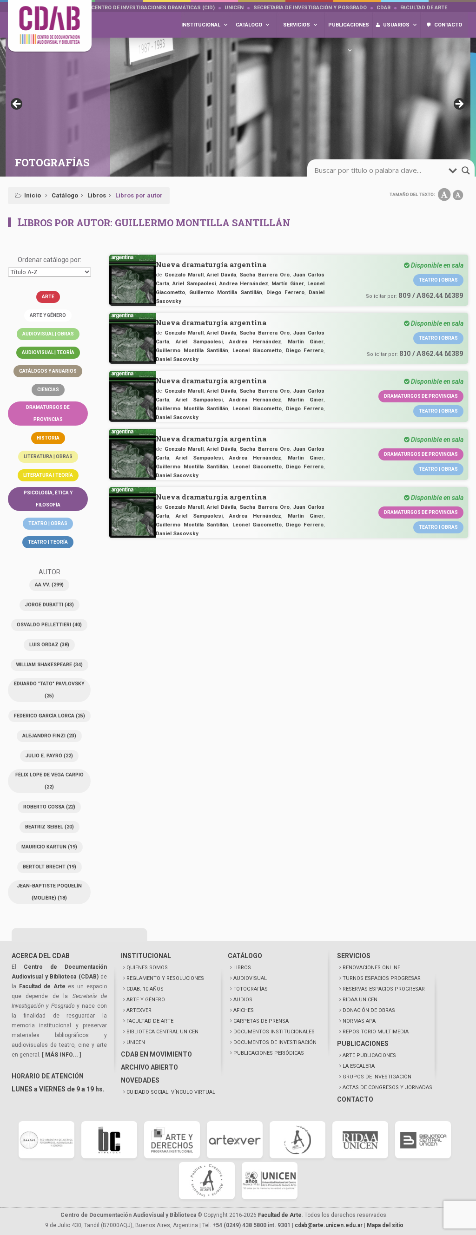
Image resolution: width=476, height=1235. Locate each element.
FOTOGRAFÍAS (250, 989)
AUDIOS (242, 1000)
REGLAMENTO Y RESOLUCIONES (165, 978)
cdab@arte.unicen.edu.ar (329, 1225)
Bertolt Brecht (49, 867)
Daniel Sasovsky (177, 359)
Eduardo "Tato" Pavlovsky (49, 690)
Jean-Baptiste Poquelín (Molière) (49, 892)
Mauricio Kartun (49, 847)
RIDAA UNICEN (360, 1000)
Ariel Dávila (221, 274)
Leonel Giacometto (257, 350)
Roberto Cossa (49, 807)
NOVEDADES (140, 1080)
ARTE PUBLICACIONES (369, 1055)
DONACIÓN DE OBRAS (369, 1010)
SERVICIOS (353, 955)
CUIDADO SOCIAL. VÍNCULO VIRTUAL (170, 1092)
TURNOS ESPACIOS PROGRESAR (382, 978)
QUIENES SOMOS (147, 968)
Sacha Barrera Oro (264, 274)
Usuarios (396, 25)
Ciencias (48, 389)
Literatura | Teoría (48, 475)
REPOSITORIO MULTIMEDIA (376, 1032)
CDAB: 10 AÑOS (145, 989)
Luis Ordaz (49, 645)
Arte (48, 296)
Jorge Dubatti (49, 605)
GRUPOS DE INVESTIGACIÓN (377, 1077)
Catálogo (65, 195)
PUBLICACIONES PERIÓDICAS (268, 1053)
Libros (96, 195)
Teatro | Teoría (48, 542)
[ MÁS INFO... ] (61, 1054)
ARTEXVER (139, 1010)
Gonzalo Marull (184, 274)
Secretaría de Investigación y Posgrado (310, 8)
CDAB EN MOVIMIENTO (156, 1054)
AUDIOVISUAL (250, 978)
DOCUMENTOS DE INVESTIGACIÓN (275, 1042)
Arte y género (48, 315)
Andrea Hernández (243, 283)
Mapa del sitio (385, 1225)
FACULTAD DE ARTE (149, 1021)
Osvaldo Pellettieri (49, 625)
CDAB (383, 8)
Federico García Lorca (49, 716)
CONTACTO (355, 1099)
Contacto (448, 25)
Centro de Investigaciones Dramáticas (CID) (153, 8)
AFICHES (243, 1010)
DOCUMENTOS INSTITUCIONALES (274, 1032)
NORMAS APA (359, 1021)
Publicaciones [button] (348, 25)
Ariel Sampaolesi (194, 283)
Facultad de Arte (423, 8)
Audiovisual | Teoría (48, 352)
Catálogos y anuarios (48, 371)
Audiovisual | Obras (48, 333)
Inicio (32, 195)
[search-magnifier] (465, 170)
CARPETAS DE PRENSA (261, 1021)
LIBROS (242, 968)
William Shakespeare (49, 665)
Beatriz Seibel (49, 827)
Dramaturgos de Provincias (421, 396)
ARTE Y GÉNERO (145, 1000)
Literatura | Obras (48, 456)
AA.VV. (49, 585)
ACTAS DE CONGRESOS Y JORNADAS (387, 1087)
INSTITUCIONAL (146, 955)
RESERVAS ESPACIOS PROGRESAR (384, 989)
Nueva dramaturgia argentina (211, 264)
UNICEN (234, 8)
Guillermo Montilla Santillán (225, 292)
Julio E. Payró (49, 756)
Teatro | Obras (47, 523)
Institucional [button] (200, 25)
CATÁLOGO (245, 955)
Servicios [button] (296, 25)
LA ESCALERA (359, 1066)
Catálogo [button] (249, 25)
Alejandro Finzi (49, 736)
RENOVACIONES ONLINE (371, 968)
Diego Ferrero (285, 292)
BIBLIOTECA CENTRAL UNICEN (162, 1032)
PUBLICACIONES (363, 1043)
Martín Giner (287, 283)
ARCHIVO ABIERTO (149, 1067)
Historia (48, 437)
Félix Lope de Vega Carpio (49, 781)
